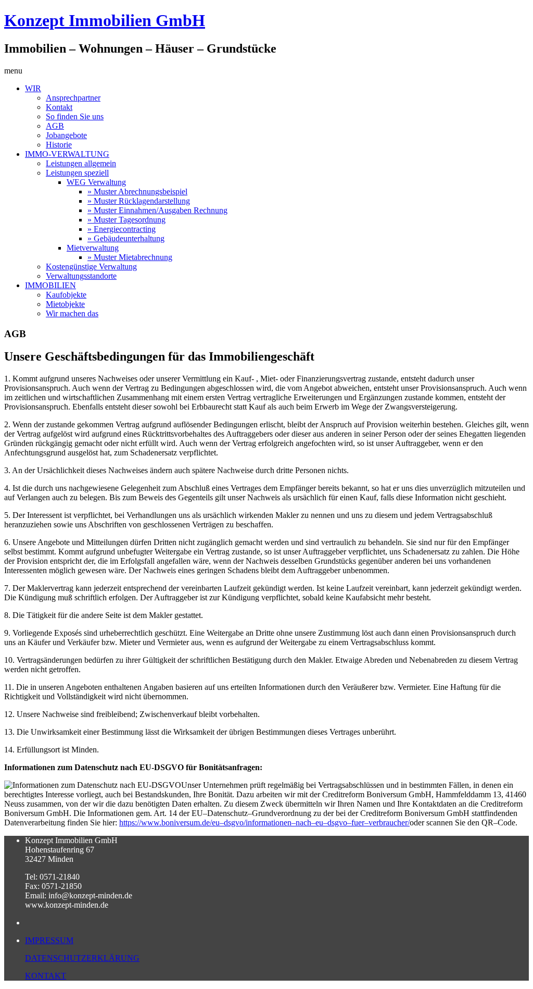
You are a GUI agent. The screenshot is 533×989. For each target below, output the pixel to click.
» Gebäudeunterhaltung (125, 238)
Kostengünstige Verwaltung (91, 266)
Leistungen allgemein (81, 163)
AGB (55, 125)
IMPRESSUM (49, 940)
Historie (59, 144)
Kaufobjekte (66, 294)
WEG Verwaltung (96, 182)
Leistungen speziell (77, 172)
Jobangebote (66, 135)
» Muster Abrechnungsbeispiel (137, 191)
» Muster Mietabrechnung (129, 257)
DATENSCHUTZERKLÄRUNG (82, 958)
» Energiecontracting (121, 229)
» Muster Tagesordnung (126, 219)
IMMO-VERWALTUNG (67, 154)
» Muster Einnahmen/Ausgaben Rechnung (157, 210)
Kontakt (59, 107)
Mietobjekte (65, 304)
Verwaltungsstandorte (81, 275)
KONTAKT (45, 975)
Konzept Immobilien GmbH (104, 20)
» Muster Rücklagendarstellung (138, 200)
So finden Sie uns (75, 116)
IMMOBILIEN (50, 285)
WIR (33, 88)
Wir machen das (72, 313)
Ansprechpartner (73, 97)
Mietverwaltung (93, 247)
